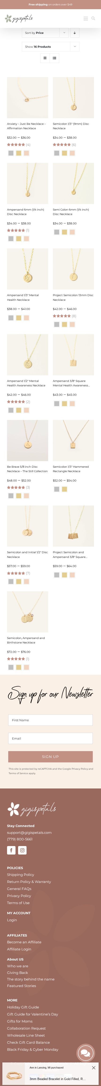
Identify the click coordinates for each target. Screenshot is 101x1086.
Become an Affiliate (24, 942)
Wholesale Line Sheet (26, 1035)
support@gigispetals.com (29, 832)
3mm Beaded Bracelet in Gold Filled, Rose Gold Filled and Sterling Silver (58, 1077)
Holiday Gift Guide (23, 1007)
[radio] (11, 153)
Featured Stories (21, 986)
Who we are (17, 966)
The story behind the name (30, 979)
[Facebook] (11, 850)
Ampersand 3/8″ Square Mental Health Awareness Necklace (70, 385)
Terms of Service (18, 773)
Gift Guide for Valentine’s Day (32, 1014)
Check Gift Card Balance (28, 1042)
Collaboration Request (26, 1028)
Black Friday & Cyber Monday (32, 1049)
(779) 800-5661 (19, 839)
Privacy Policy (80, 768)
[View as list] (54, 58)
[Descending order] (74, 33)
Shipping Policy (20, 874)
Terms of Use (18, 903)
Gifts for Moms (19, 1021)
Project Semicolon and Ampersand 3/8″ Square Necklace (69, 557)
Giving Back (17, 972)
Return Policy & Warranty (29, 881)
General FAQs (19, 888)
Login (12, 920)
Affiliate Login (19, 949)
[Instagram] (22, 850)
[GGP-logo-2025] (19, 13)
